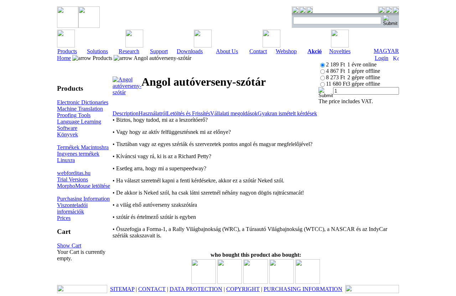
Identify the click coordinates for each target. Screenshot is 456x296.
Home (64, 58)
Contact (258, 51)
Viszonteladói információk (72, 208)
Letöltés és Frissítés (188, 113)
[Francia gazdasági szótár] (229, 282)
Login (381, 58)
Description (126, 113)
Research (129, 51)
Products (67, 51)
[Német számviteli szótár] (281, 282)
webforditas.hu (73, 173)
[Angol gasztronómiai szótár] (203, 282)
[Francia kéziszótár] (307, 282)
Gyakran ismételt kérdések (287, 113)
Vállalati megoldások (234, 113)
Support (159, 51)
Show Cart (69, 245)
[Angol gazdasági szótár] (255, 282)
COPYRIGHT (243, 289)
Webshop (286, 51)
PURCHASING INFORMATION (303, 289)
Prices (64, 218)
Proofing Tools (73, 115)
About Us (227, 51)
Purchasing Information (83, 199)
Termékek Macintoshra (83, 147)
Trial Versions (72, 179)
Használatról (153, 113)
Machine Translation (80, 109)
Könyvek (67, 134)
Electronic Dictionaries (82, 102)
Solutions (97, 51)
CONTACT (152, 289)
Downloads (190, 51)
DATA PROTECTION (196, 289)
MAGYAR (386, 51)
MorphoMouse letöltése (83, 186)
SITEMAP (122, 289)
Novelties (340, 51)
